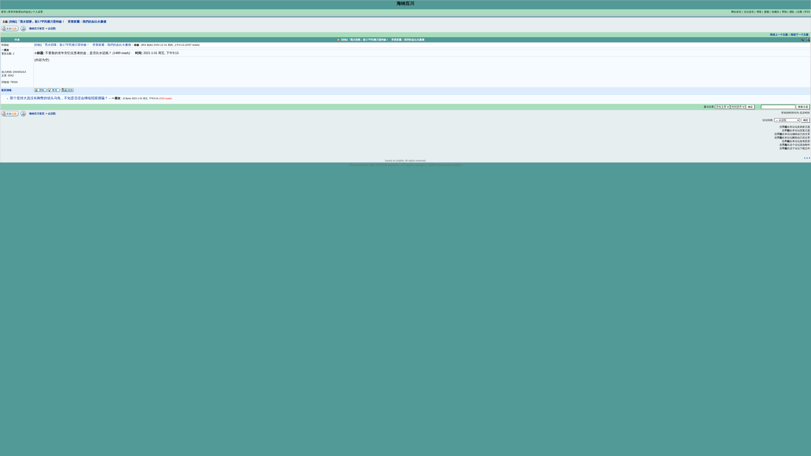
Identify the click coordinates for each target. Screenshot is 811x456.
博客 (759, 11)
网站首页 (736, 11)
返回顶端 (6, 90)
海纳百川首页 (36, 113)
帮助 (784, 11)
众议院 (52, 113)
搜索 (766, 11)
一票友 (116, 98)
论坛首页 (749, 11)
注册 (799, 11)
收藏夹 (775, 11)
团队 (792, 11)
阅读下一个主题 (799, 34)
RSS (807, 11)
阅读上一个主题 (779, 34)
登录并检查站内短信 (19, 11)
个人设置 (38, 11)
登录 (3, 11)
